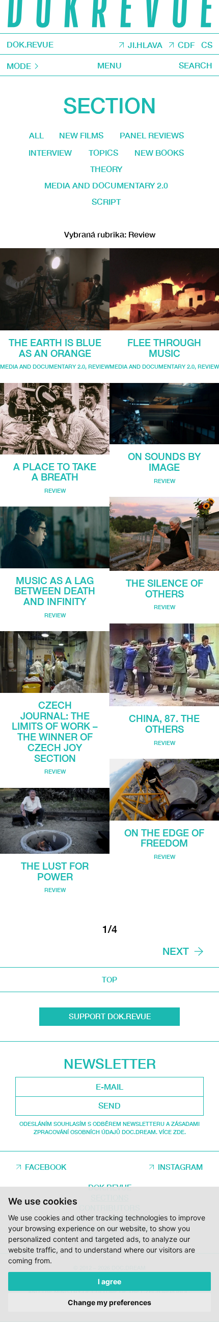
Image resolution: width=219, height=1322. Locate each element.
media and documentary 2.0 (106, 185)
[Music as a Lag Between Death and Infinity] (55, 537)
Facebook (45, 1166)
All (36, 135)
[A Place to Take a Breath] (55, 418)
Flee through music (164, 348)
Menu (109, 65)
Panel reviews (152, 135)
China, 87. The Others (164, 724)
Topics (103, 152)
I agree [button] (109, 1281)
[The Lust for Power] (55, 821)
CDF (186, 45)
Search (195, 65)
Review (99, 366)
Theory (106, 169)
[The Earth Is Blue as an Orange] (55, 289)
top (109, 979)
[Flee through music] (164, 289)
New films (81, 135)
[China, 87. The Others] (164, 665)
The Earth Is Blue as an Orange (55, 348)
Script (106, 201)
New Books (159, 152)
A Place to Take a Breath (54, 472)
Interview (50, 152)
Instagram (180, 1166)
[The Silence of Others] (164, 534)
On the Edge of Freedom (164, 838)
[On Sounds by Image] (164, 414)
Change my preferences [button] (109, 1302)
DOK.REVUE (30, 44)
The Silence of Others (164, 588)
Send (109, 1105)
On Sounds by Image (164, 462)
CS (206, 45)
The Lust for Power (55, 871)
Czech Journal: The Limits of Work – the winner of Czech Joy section (55, 732)
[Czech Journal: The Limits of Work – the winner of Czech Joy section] (55, 662)
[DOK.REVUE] (109, 16)
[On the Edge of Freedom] (164, 790)
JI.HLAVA (145, 45)
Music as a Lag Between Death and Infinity (54, 591)
